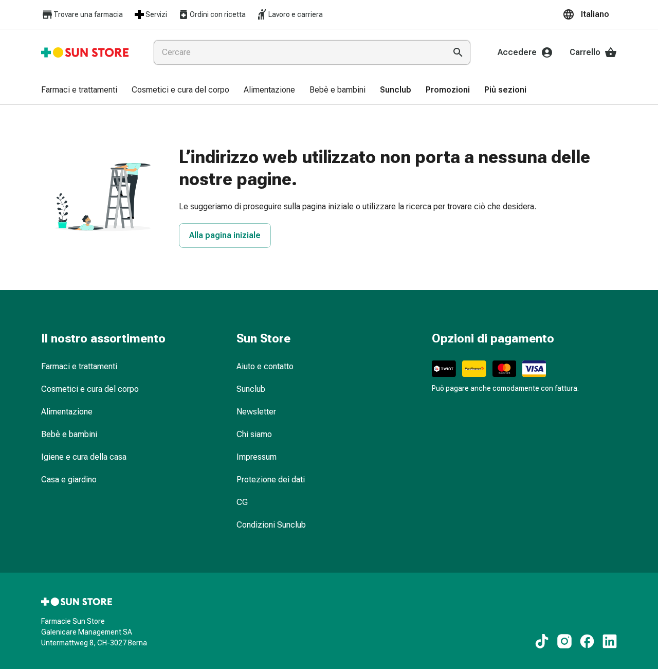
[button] (589, 14)
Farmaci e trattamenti (79, 366)
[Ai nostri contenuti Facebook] (587, 641)
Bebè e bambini (69, 434)
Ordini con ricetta (218, 14)
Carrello (585, 52)
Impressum (256, 457)
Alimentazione (67, 412)
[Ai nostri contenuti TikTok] (542, 641)
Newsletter (256, 412)
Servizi (156, 14)
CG (242, 502)
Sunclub (250, 389)
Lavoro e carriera (295, 14)
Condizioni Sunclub (271, 525)
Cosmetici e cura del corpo (90, 389)
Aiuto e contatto (265, 366)
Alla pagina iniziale (225, 235)
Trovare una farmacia (88, 14)
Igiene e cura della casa (83, 457)
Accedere (517, 52)
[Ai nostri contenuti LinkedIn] (609, 641)
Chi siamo (254, 434)
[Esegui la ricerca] (458, 52)
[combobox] (298, 52)
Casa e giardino (69, 479)
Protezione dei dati (270, 479)
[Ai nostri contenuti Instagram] (564, 641)
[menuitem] (79, 90)
